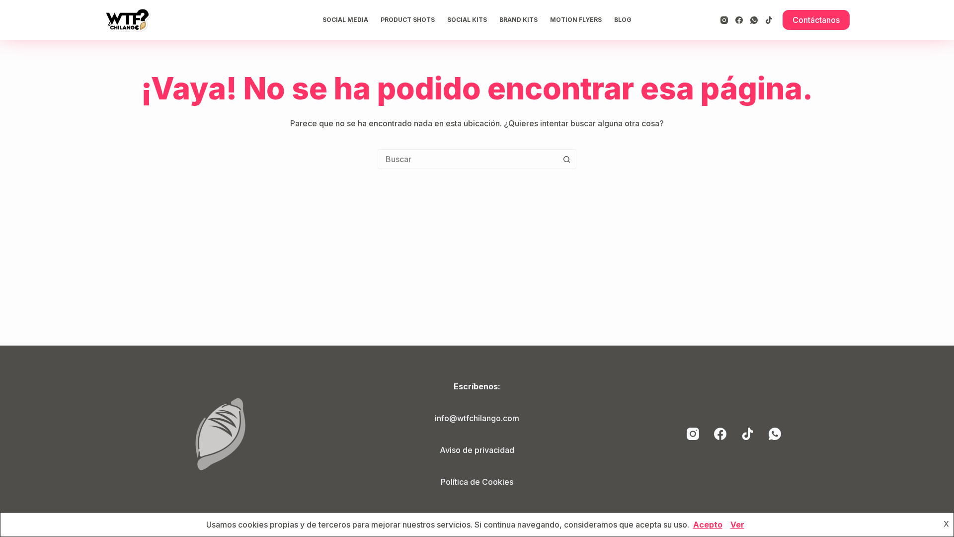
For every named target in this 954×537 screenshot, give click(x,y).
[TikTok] (769, 20)
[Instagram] (724, 20)
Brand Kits (518, 19)
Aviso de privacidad (477, 450)
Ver (737, 525)
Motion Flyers (576, 19)
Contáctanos (816, 20)
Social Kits (467, 19)
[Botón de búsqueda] (566, 159)
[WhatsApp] (754, 20)
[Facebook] (739, 20)
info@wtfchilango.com (477, 418)
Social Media (345, 19)
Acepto (707, 525)
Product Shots (408, 19)
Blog (623, 19)
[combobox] (467, 159)
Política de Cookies (477, 482)
